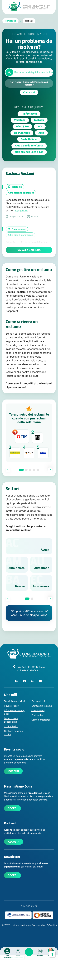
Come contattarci (40, 719)
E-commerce (19, 229)
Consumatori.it (29, 6)
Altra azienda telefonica (21, 192)
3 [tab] (30, 470)
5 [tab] (38, 470)
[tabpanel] (29, 432)
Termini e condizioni (14, 701)
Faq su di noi (38, 701)
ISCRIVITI (13, 771)
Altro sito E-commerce (20, 235)
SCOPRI (12, 808)
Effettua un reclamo (41, 705)
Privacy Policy (11, 705)
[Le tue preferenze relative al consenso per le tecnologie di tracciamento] (52, 954)
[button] (29, 92)
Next (50, 469)
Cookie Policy (11, 726)
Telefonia (17, 186)
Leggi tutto (21, 210)
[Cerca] (9, 72)
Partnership (37, 715)
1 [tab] (21, 470)
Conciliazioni (37, 710)
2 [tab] (26, 470)
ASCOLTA (13, 841)
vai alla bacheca (29, 249)
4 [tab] (34, 470)
